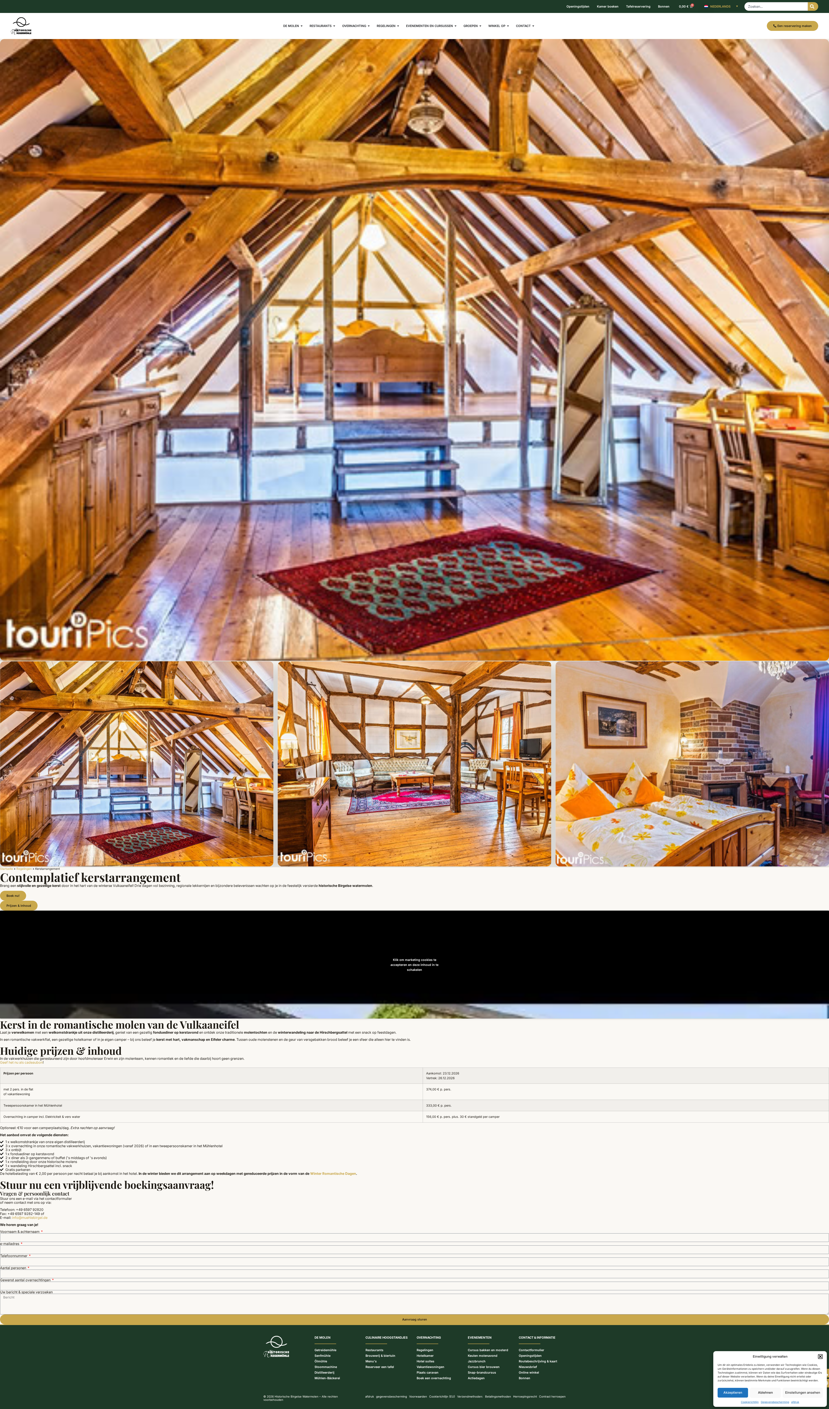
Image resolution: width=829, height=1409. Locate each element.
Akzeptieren (732, 1392)
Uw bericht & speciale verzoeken (26, 1292)
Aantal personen (13, 1268)
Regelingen (24, 868)
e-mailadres (10, 1243)
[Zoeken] (813, 6)
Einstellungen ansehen (802, 1392)
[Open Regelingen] (398, 25)
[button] (820, 1356)
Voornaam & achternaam (20, 1231)
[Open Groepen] (480, 25)
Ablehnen (765, 1392)
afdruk (795, 1402)
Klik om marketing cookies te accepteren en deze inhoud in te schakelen (414, 964)
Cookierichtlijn (750, 1402)
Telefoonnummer (14, 1255)
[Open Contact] (533, 25)
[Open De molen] (301, 25)
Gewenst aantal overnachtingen (25, 1280)
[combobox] (776, 6)
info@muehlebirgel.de (29, 1217)
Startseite (6, 868)
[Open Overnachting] (368, 25)
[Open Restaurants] (334, 25)
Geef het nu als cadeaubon (21, 1062)
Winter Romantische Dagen (333, 1173)
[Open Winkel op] (507, 25)
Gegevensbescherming (775, 1402)
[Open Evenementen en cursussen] (455, 25)
